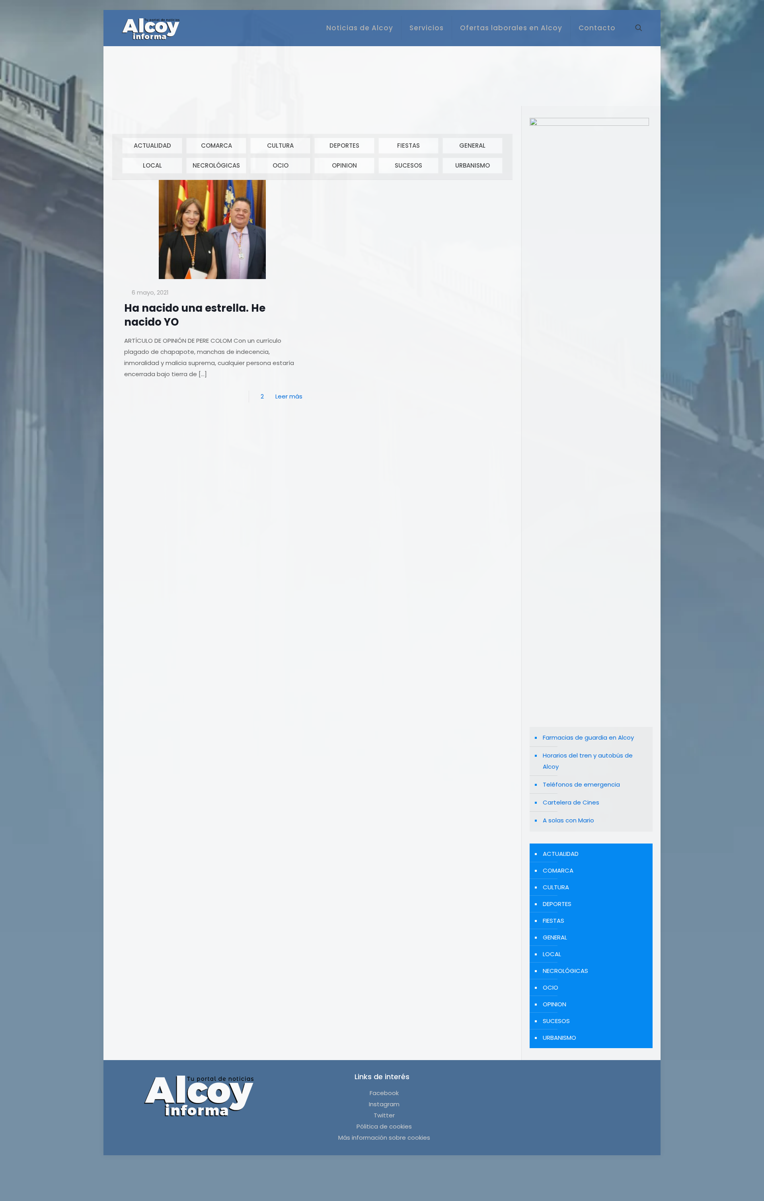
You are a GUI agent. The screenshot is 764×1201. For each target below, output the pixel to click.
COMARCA (216, 145)
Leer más (288, 396)
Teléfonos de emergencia (581, 784)
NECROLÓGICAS (216, 165)
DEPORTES (344, 145)
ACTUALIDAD (152, 145)
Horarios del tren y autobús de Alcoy (588, 761)
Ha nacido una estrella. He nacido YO (194, 315)
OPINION (344, 165)
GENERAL (472, 145)
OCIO (280, 165)
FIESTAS (408, 145)
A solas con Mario (568, 820)
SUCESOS (408, 165)
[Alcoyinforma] (150, 28)
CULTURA (280, 145)
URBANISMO (472, 165)
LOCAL (152, 165)
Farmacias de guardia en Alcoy (588, 737)
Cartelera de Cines (571, 802)
